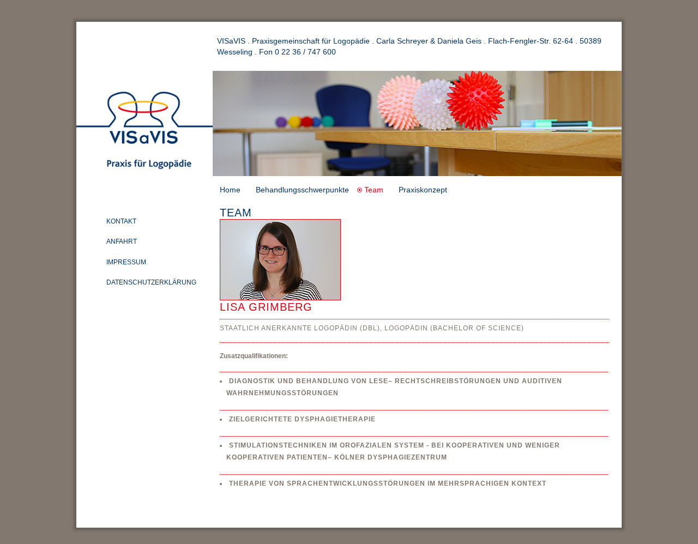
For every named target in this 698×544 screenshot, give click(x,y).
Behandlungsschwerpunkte (302, 189)
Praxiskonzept (423, 189)
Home (230, 189)
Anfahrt (121, 241)
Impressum (126, 262)
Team (373, 189)
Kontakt (121, 221)
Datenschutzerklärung (151, 282)
